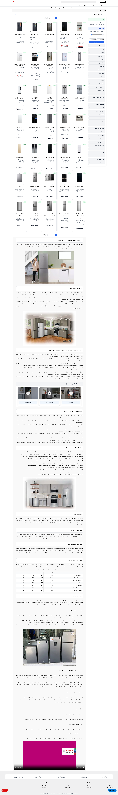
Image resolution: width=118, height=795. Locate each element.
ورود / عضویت (17, 1)
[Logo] (101, 2)
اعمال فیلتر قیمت (97, 42)
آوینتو (104, 10)
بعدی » (43, 18)
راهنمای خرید (111, 785)
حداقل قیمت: (102, 33)
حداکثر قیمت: (95, 33)
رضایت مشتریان (88, 787)
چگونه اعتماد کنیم (82, 5)
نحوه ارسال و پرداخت (109, 787)
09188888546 (44, 790)
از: (103, 37)
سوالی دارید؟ (112, 790)
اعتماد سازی (4, 790)
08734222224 (44, 785)
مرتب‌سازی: (103, 14)
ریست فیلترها (15, 14)
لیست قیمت (91, 5)
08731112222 (44, 787)
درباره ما (68, 785)
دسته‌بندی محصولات (101, 5)
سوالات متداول (67, 787)
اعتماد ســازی (89, 785)
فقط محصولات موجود (98, 22)
